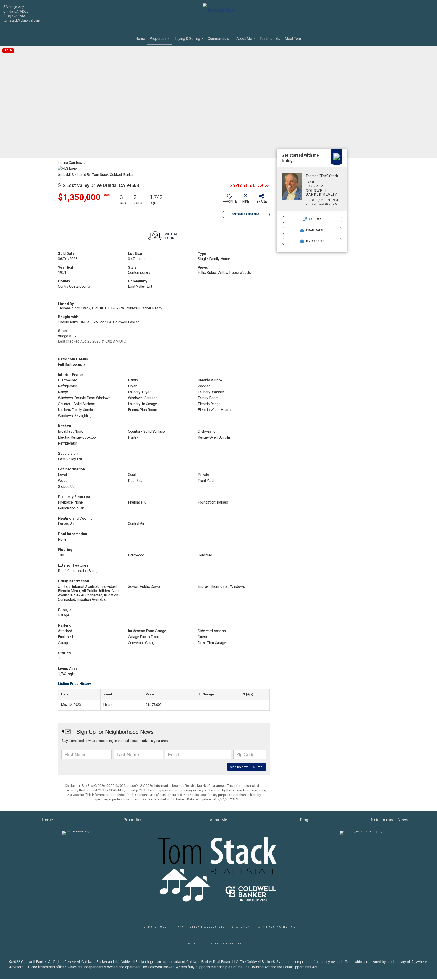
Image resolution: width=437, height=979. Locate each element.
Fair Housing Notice (276, 927)
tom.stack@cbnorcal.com (21, 20)
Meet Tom (293, 38)
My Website (314, 241)
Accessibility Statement (228, 927)
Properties (160, 40)
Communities (220, 41)
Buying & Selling (189, 41)
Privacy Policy (185, 927)
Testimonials (270, 38)
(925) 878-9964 (14, 16)
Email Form (314, 230)
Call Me (314, 219)
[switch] (230, 200)
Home (140, 38)
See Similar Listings (245, 214)
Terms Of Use (154, 927)
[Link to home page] (218, 10)
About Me (246, 41)
